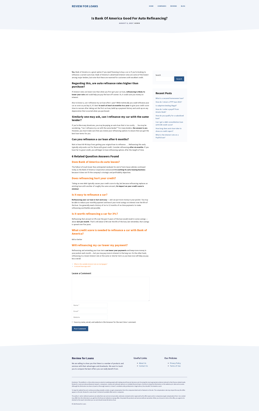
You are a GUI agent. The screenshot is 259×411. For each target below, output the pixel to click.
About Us (142, 363)
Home (151, 6)
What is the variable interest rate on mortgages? (90, 264)
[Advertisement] (129, 49)
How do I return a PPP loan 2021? (169, 102)
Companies (162, 6)
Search (158, 75)
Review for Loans (85, 6)
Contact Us (143, 366)
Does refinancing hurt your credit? (94, 178)
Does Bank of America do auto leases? (96, 162)
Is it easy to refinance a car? (89, 194)
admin (137, 23)
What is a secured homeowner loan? (170, 98)
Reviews (173, 6)
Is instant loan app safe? (82, 266)
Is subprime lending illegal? (166, 105)
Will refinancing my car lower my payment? (100, 245)
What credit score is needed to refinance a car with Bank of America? (109, 231)
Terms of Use (175, 366)
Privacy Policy (175, 363)
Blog (183, 6)
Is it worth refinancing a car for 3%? (95, 213)
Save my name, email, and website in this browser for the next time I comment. (105, 322)
